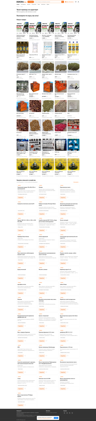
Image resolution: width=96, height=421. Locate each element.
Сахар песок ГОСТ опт (33, 54)
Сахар (19, 378)
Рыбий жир (57, 152)
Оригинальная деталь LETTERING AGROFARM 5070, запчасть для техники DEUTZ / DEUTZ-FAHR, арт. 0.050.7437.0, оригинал (34, 36)
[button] (62, 2)
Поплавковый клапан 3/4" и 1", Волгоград (33, 152)
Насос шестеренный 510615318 (20, 172)
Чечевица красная (58, 113)
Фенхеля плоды (58, 74)
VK (64, 412)
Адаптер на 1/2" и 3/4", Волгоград (72, 152)
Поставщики (23, 4)
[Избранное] (76, 2)
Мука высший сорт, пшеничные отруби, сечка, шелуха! (20, 94)
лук (39, 284)
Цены (39, 4)
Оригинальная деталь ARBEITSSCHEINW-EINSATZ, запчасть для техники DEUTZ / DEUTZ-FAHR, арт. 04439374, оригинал (72, 36)
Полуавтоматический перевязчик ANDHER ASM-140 (26, 316)
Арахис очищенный (43, 315)
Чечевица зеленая (45, 113)
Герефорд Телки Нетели (23, 236)
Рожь (69, 113)
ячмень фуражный (43, 236)
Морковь (20, 299)
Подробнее (20, 197)
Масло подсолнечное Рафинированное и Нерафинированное (48, 362)
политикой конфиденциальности (44, 418)
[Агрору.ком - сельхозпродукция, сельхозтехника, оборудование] (21, 2)
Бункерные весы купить (46, 93)
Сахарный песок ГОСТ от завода (59, 55)
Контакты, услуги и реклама (51, 412)
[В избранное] (27, 36)
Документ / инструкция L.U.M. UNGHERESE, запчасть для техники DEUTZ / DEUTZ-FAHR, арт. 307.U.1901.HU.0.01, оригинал (47, 36)
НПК (19, 347)
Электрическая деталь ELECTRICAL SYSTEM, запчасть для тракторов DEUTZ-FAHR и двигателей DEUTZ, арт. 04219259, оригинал (21, 36)
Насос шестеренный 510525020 (59, 172)
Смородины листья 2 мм (72, 74)
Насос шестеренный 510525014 (46, 172)
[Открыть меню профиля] (78, 2)
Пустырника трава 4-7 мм (21, 75)
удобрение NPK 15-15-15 (66, 332)
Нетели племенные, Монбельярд (47, 347)
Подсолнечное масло (65, 187)
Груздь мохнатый (22, 269)
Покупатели (34, 4)
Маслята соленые (43, 269)
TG (69, 412)
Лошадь (41, 187)
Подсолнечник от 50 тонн (66, 347)
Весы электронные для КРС (59, 94)
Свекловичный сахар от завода (46, 55)
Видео (48, 4)
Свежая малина (58, 132)
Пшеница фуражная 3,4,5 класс (46, 332)
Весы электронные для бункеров (33, 94)
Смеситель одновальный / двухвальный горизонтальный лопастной (26, 362)
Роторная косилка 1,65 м (72, 133)
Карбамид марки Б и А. (65, 269)
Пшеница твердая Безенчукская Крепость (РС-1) (34, 133)
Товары (18, 4)
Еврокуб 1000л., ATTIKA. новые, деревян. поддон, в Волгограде (21, 152)
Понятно (56, 417)
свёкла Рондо (63, 284)
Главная (18, 6)
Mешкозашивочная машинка (71, 94)
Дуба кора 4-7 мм (32, 74)
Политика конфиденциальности (28, 416)
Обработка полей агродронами (67, 299)
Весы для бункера (20, 113)
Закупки (28, 4)
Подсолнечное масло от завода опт (72, 55)
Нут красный (31, 113)
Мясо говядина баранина (24, 332)
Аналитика (43, 4)
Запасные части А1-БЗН (44, 378)
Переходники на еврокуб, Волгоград (46, 152)
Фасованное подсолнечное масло (68, 362)
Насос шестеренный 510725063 (71, 172)
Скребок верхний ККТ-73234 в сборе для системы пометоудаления (48, 220)
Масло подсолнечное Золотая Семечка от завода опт (21, 55)
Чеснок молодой (64, 220)
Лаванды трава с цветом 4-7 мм (47, 75)
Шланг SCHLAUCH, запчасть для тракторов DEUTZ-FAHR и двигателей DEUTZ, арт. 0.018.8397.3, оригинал (59, 36)
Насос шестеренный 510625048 (33, 172)
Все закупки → (76, 182)
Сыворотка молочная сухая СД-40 (26, 203)
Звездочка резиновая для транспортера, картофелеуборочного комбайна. (69, 205)
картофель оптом (22, 284)
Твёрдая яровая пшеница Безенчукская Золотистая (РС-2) (46, 133)
